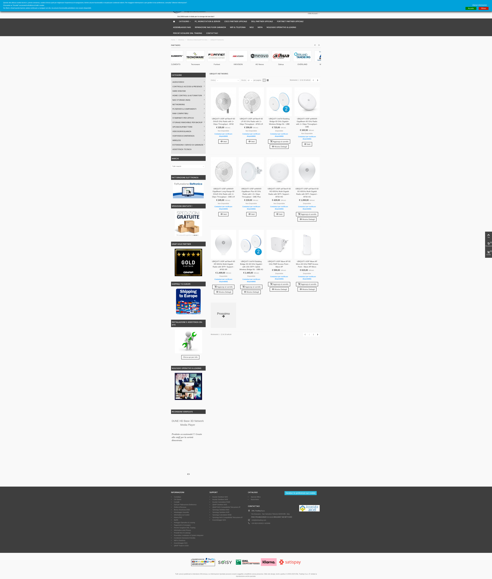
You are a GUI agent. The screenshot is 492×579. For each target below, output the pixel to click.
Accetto (471, 8)
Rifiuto (483, 8)
